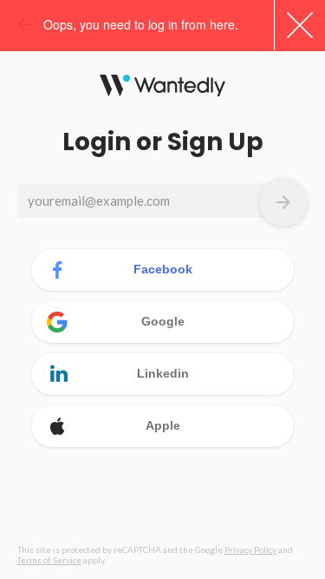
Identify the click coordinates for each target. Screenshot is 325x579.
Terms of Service (49, 560)
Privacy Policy (250, 549)
